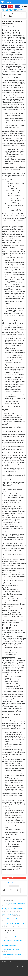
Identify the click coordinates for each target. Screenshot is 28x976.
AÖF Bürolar (15, 965)
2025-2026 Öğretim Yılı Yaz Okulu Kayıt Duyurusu (14, 918)
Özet (4, 27)
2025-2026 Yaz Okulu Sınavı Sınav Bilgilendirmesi (14, 903)
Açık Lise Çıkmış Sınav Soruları (19, 966)
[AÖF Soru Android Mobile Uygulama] (25, 6)
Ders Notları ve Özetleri (7, 10)
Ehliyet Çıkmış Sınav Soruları (6, 967)
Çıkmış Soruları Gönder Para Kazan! (10, 914)
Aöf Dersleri (9, 9)
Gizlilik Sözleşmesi (16, 967)
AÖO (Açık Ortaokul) (17, 6)
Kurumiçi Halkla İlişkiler (18, 9)
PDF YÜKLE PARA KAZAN (14, 878)
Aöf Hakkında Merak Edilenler (9, 932)
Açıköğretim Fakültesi (14, 962)
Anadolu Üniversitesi (5, 962)
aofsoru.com (8, 2)
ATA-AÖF (4, 6)
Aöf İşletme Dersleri (9, 965)
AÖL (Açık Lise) (10, 6)
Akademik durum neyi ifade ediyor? (10, 949)
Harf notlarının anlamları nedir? (9, 945)
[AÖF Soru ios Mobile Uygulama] (22, 6)
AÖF (3, 961)
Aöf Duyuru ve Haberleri (7, 900)
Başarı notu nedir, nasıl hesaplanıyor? (11, 936)
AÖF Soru (3, 9)
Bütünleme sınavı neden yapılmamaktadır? (12, 940)
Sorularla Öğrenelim (13, 27)
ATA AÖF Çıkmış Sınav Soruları (7, 966)
